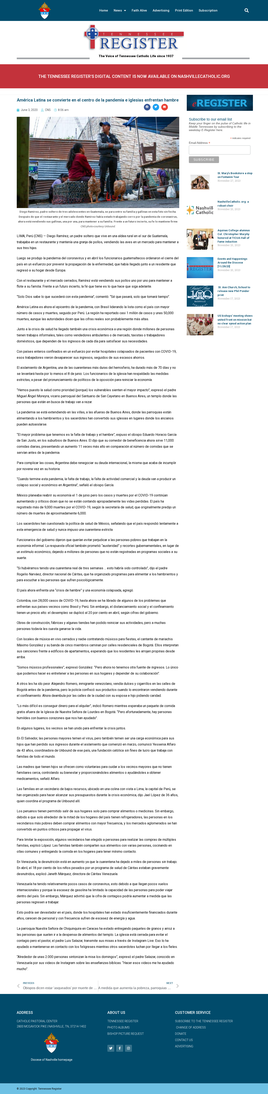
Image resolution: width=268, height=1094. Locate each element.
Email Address (199, 143)
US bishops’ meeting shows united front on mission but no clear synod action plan (235, 319)
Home (103, 10)
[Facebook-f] (119, 1048)
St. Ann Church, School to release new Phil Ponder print (234, 291)
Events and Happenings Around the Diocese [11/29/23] (232, 262)
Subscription (208, 10)
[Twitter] (110, 1048)
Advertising (161, 10)
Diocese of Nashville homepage (51, 1059)
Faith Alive (139, 10)
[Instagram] (128, 1048)
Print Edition (184, 10)
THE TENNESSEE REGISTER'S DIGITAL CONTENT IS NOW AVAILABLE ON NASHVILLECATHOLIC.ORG (134, 76)
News (118, 10)
